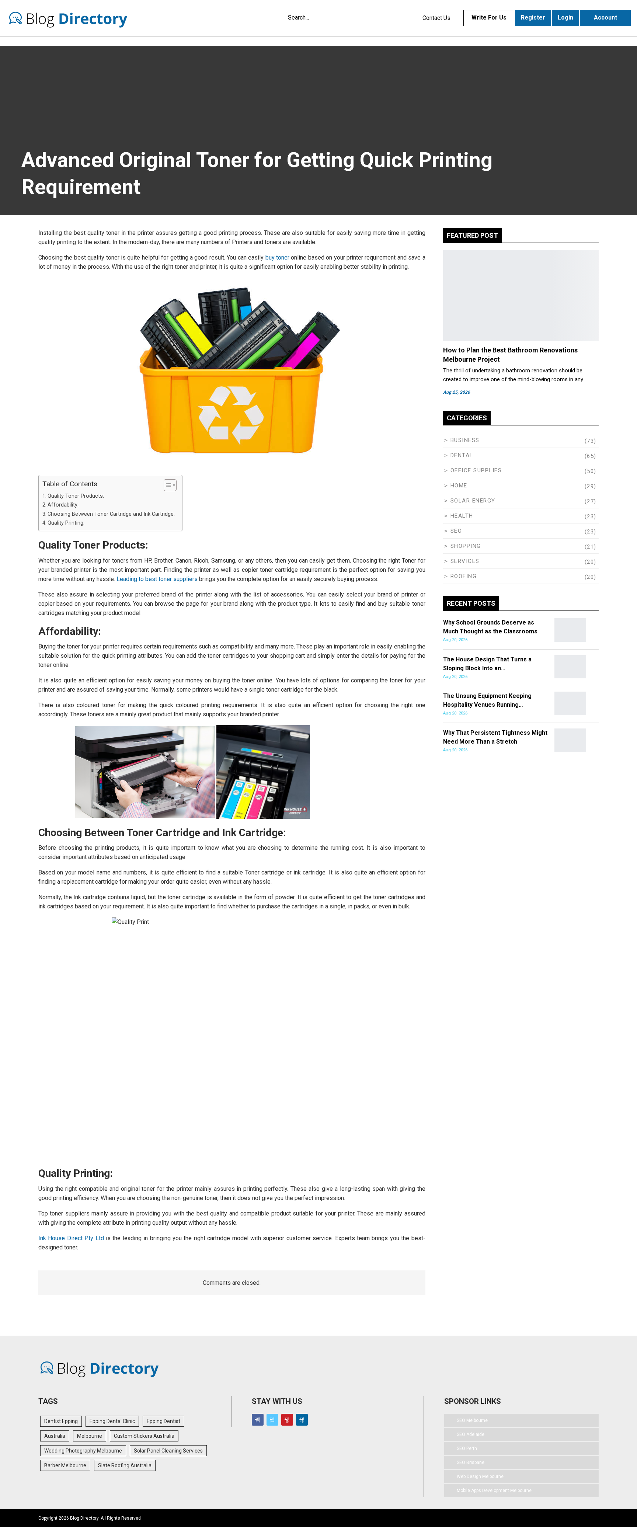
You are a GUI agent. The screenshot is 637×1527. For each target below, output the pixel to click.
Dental (461, 455)
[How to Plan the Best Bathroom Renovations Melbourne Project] (521, 295)
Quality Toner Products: (76, 496)
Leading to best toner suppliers (157, 578)
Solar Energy (472, 500)
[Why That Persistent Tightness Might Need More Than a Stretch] (570, 740)
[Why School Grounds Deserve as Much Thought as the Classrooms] (570, 630)
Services (465, 561)
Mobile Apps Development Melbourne (494, 1490)
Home (458, 485)
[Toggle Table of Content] (166, 485)
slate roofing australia (125, 1465)
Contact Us (436, 17)
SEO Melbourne (472, 1420)
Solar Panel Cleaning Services (168, 1451)
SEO (456, 531)
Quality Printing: (66, 523)
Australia (54, 1436)
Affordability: (63, 505)
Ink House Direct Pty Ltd (71, 1238)
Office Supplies (476, 470)
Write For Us (489, 17)
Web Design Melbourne (480, 1476)
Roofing (463, 576)
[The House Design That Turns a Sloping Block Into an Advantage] (570, 667)
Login (565, 17)
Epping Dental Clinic (112, 1421)
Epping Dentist (163, 1421)
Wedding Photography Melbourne (83, 1451)
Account (605, 17)
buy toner (277, 257)
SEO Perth (467, 1448)
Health (461, 515)
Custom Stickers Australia (144, 1436)
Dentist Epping (61, 1421)
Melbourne (89, 1436)
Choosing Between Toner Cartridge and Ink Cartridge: (111, 514)
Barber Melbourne (65, 1465)
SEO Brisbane (470, 1462)
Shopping (465, 546)
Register (533, 17)
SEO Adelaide (470, 1434)
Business (465, 440)
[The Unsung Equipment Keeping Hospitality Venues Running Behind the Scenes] (570, 703)
